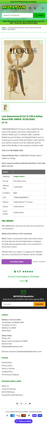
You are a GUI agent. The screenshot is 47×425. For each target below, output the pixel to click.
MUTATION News (8, 392)
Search (40, 15)
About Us (5, 386)
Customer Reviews (9, 389)
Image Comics (19, 176)
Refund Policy (7, 363)
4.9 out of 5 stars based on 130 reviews (23, 276)
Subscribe (39, 304)
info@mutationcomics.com (12, 347)
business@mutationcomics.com (29, 352)
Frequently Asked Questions (12, 395)
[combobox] (23, 15)
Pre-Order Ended (16, 262)
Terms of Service (8, 369)
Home (4, 28)
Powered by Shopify (35, 412)
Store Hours (6, 331)
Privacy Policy (7, 366)
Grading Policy (7, 372)
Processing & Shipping (10, 375)
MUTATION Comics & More (19, 412)
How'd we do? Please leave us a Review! (23, 2)
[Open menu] (42, 8)
